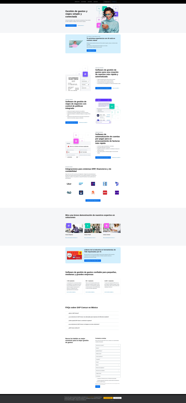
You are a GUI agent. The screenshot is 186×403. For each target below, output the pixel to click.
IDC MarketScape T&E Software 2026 (92, 260)
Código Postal (98, 372)
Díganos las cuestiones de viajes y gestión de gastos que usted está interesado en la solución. (107, 345)
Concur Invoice (106, 234)
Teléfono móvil (98, 353)
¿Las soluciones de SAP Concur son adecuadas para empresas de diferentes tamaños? (89, 316)
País (96, 364)
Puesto (96, 361)
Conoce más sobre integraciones (92, 200)
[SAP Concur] (69, 2)
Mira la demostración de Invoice (108, 237)
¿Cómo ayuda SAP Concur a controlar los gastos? (80, 320)
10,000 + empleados (109, 280)
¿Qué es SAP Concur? (74, 313)
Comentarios (97, 375)
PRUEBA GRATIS (107, 1)
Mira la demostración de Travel (89, 237)
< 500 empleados (70, 280)
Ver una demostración (70, 25)
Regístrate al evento (91, 50)
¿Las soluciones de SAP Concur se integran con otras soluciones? (84, 324)
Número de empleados (99, 367)
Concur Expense (69, 234)
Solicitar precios (80, 25)
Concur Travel (87, 234)
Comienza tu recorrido (83, 122)
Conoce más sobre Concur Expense (103, 88)
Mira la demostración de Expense (71, 237)
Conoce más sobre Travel (71, 122)
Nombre (96, 347)
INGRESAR (114, 1)
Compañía (97, 358)
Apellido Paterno (98, 350)
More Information (117, 397)
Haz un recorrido (115, 88)
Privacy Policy (112, 400)
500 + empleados (89, 280)
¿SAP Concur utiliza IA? (74, 327)
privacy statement (91, 397)
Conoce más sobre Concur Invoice (102, 157)
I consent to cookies (108, 397)
